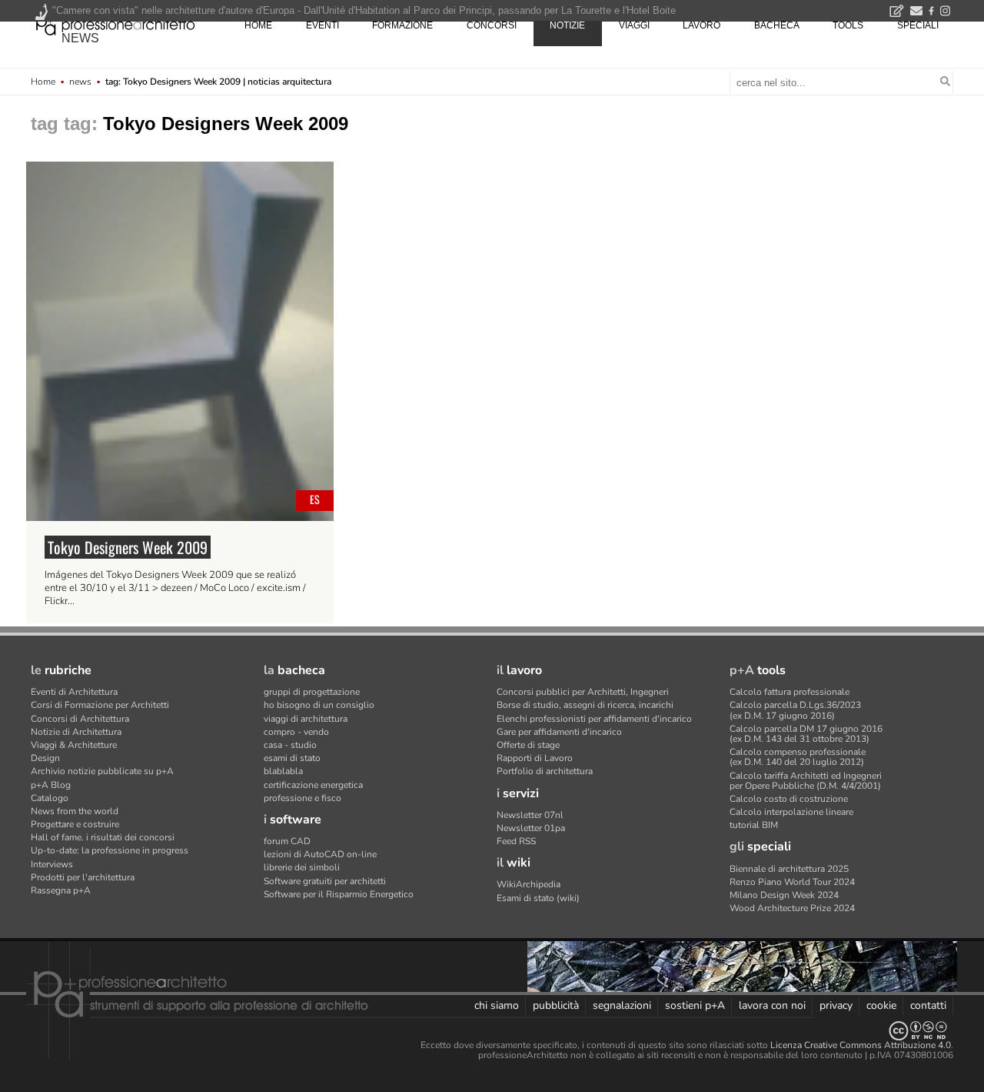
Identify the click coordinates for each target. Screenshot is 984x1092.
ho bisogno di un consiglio (319, 705)
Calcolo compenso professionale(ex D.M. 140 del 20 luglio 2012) (798, 757)
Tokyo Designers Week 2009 (128, 547)
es (315, 499)
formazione (402, 25)
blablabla (283, 771)
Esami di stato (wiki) (538, 898)
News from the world (74, 811)
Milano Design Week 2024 (784, 895)
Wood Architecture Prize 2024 (792, 908)
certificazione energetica (313, 785)
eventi (322, 25)
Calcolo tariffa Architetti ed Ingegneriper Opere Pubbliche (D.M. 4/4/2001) (806, 781)
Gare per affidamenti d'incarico (559, 732)
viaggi (634, 25)
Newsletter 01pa (531, 828)
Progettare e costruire (75, 824)
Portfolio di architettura (545, 771)
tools (848, 25)
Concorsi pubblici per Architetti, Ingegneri (583, 692)
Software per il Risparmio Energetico (339, 894)
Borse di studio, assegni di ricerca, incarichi (585, 705)
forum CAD (287, 841)
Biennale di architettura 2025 (789, 869)
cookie (881, 1005)
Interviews (52, 864)
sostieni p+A (695, 1005)
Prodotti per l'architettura (83, 877)
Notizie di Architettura (76, 732)
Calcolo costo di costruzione (789, 799)
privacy (836, 1005)
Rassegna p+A (61, 890)
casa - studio (290, 745)
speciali (918, 25)
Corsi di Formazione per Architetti (100, 705)
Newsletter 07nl (530, 815)
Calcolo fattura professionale (789, 692)
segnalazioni (622, 1005)
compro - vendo (296, 732)
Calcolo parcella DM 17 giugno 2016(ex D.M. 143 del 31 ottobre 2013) (806, 734)
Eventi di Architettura (74, 692)
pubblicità (556, 1005)
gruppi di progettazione (312, 692)
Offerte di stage (528, 745)
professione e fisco (302, 798)
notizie (567, 25)
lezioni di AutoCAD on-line (320, 854)
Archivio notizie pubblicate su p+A (102, 771)
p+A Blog (51, 785)
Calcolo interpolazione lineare (791, 812)
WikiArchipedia (528, 884)
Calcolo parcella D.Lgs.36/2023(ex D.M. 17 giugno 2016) (795, 710)
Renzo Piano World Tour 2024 (792, 882)
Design (45, 758)
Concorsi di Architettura (80, 719)
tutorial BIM (754, 825)
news (80, 38)
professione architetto (115, 24)
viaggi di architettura (305, 719)
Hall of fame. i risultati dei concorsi (103, 837)
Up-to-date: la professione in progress (109, 850)
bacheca (777, 25)
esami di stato (292, 758)
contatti (928, 1005)
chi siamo (496, 1005)
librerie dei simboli (302, 867)
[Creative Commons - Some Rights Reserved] (492, 1030)
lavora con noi (772, 1005)
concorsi (492, 25)
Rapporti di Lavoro (535, 758)
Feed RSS (516, 841)
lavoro (701, 25)
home (258, 25)
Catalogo (49, 798)
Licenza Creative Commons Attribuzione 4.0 (860, 1045)
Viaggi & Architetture (74, 745)
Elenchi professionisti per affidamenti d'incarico (594, 719)
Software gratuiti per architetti (325, 881)
